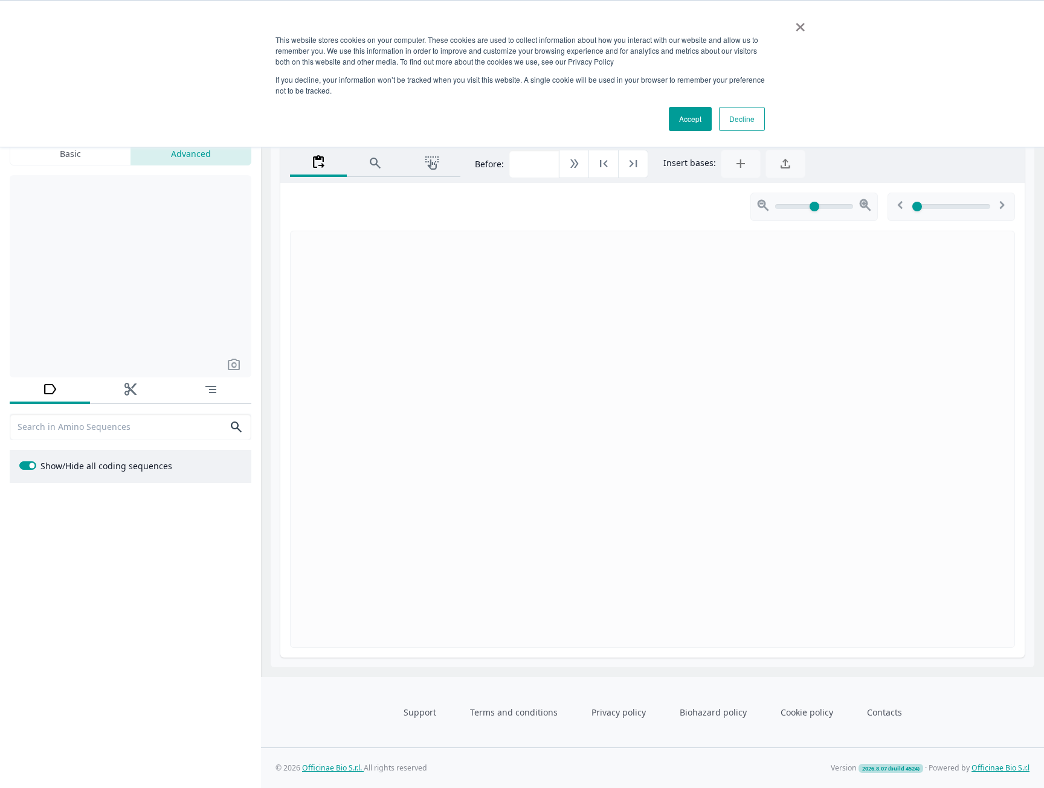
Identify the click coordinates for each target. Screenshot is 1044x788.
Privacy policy (618, 712)
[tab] (50, 390)
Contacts (884, 712)
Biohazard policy (713, 712)
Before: (489, 164)
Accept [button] (690, 119)
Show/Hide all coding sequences (106, 466)
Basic (70, 153)
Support (420, 712)
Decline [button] (742, 119)
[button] (234, 364)
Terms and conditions (514, 712)
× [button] (800, 23)
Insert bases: (689, 162)
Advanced (191, 153)
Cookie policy (807, 712)
